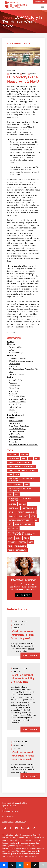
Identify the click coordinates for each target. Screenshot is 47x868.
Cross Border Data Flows (19, 426)
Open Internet (14, 364)
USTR (31, 542)
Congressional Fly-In (17, 358)
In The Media (14, 434)
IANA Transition (29, 508)
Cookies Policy (20, 822)
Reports (11, 418)
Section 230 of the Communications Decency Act (21, 533)
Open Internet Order (24, 524)
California (13, 454)
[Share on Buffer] (35, 865)
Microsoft (23, 516)
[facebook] (10, 828)
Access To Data (14, 73)
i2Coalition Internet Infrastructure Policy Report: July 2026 (22, 635)
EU (9, 484)
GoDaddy (12, 504)
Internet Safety (15, 404)
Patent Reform (15, 407)
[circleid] (34, 828)
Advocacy (13, 383)
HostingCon (13, 508)
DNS (10, 474)
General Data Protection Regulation (19, 499)
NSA (36, 520)
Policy (10, 377)
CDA (30, 458)
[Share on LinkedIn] (20, 865)
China (10, 462)
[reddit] (28, 828)
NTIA (10, 524)
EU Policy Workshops (17, 429)
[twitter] (4, 828)
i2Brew (12, 350)
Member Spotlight (16, 352)
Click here (23, 595)
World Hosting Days (17, 550)
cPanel (33, 470)
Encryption (13, 391)
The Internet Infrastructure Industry (23, 445)
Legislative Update (16, 437)
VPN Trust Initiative (16, 374)
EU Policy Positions (17, 396)
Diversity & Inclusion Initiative (21, 361)
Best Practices (14, 423)
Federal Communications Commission (19, 489)
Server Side (13, 442)
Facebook (18, 484)
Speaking (13, 366)
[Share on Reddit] (27, 865)
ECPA (17, 474)
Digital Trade (14, 388)
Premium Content (15, 415)
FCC (26, 484)
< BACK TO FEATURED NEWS (18, 44)
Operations (12, 355)
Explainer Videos (15, 347)
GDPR (17, 494)
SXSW (18, 538)
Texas (26, 538)
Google (22, 504)
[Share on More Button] (43, 865)
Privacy (24, 73)
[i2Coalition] (16, 5)
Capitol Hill (13, 458)
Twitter (22, 542)
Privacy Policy (7, 822)
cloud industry (23, 462)
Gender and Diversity (17, 431)
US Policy (33, 73)
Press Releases (15, 439)
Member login (40, 2)
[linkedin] (16, 828)
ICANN (10, 512)
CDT (36, 458)
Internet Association (26, 512)
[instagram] (22, 828)
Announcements (16, 421)
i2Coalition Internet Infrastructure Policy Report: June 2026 (22, 756)
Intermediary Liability (17, 399)
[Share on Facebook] (4, 865)
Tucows (12, 542)
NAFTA (33, 516)
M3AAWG (11, 516)
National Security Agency (20, 520)
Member (11, 344)
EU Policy (13, 394)
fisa (10, 494)
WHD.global (20, 546)
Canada (24, 454)
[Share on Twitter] (12, 865)
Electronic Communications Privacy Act (21, 479)
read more (30, 655)
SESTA (10, 538)
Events (10, 341)
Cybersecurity (14, 385)
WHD (10, 546)
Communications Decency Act (21, 466)
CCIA (24, 458)
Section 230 (13, 528)
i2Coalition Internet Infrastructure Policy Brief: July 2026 (22, 678)
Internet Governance (17, 402)
